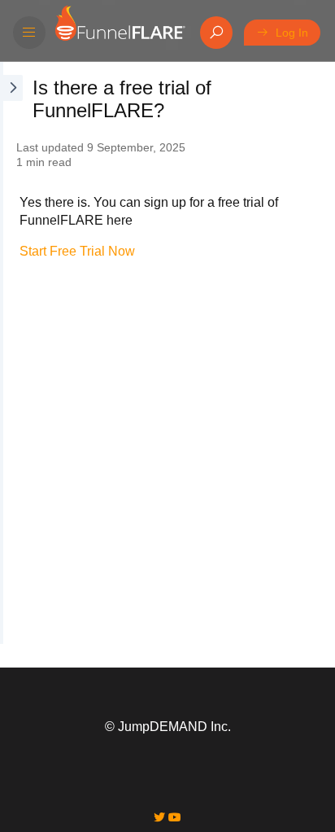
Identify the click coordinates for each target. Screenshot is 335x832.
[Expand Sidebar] (11, 353)
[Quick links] (119, 32)
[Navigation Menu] (29, 32)
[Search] (216, 32)
